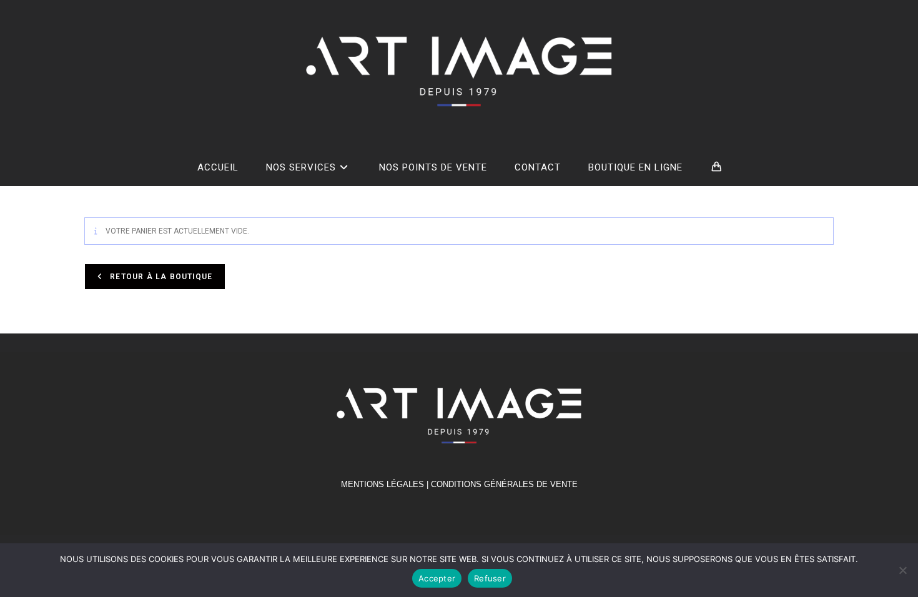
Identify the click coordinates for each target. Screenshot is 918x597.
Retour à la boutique (159, 276)
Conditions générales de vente (504, 484)
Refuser (490, 578)
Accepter (436, 578)
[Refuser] (902, 570)
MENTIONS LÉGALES (382, 484)
